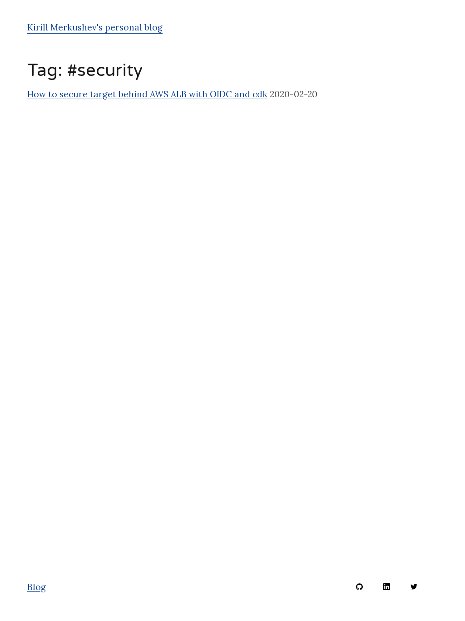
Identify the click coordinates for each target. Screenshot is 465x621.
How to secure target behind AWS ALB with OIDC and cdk (147, 94)
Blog (36, 586)
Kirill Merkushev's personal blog (95, 27)
